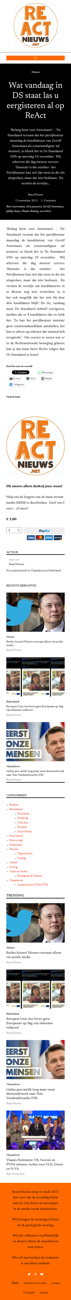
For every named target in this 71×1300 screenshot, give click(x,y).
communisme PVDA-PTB (32, 885)
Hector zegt (16, 840)
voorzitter (45, 211)
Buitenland (12, 701)
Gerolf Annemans (53, 206)
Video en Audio (18, 871)
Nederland (15, 845)
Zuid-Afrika (24, 831)
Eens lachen (16, 836)
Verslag (21, 858)
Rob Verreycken (15, 1174)
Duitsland (23, 813)
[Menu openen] (35, 58)
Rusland (22, 827)
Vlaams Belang (29, 211)
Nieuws (35, 72)
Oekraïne (22, 822)
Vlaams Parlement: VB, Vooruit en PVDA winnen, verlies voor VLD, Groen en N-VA (34, 1165)
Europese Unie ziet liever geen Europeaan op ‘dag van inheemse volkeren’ (34, 708)
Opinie (13, 862)
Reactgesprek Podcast (29, 876)
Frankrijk (22, 818)
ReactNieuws (35, 194)
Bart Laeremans (15, 206)
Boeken (13, 805)
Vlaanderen (13, 766)
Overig (13, 867)
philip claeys (13, 211)
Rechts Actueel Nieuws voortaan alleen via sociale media (34, 643)
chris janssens (34, 206)
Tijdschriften (25, 853)
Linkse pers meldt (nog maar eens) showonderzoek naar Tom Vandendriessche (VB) (35, 773)
